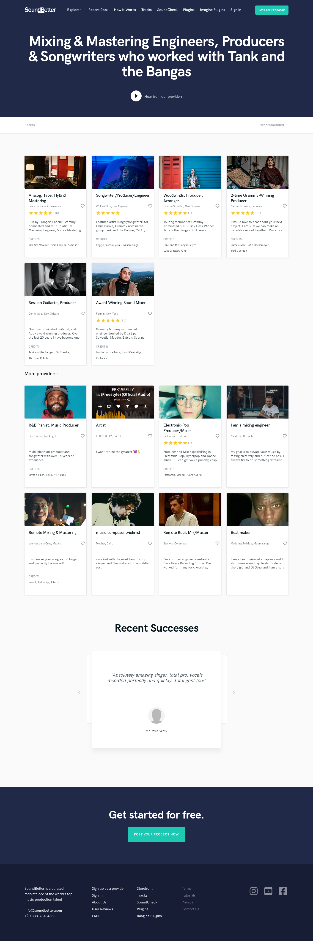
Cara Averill (194, 475)
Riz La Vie (101, 358)
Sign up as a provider (108, 889)
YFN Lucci (60, 475)
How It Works (125, 10)
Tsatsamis (169, 475)
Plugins (189, 10)
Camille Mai (238, 245)
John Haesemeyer (258, 245)
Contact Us (190, 909)
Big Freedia (62, 352)
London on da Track (108, 352)
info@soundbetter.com (43, 910)
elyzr (193, 245)
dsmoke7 (73, 245)
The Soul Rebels (38, 358)
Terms (186, 889)
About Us (99, 902)
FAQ (95, 916)
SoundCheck (167, 10)
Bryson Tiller (36, 475)
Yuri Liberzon (239, 251)
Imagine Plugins (212, 10)
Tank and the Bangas (175, 245)
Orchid (181, 475)
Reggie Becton (104, 245)
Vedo (49, 475)
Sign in (236, 10)
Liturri (55, 582)
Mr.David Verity (156, 731)
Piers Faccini (58, 245)
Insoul (32, 582)
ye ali (118, 245)
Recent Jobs (98, 10)
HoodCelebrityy (131, 352)
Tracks (146, 10)
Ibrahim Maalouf (38, 245)
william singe (130, 245)
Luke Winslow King (175, 251)
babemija (43, 582)
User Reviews (102, 909)
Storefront (145, 889)
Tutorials (189, 895)
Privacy (187, 902)
